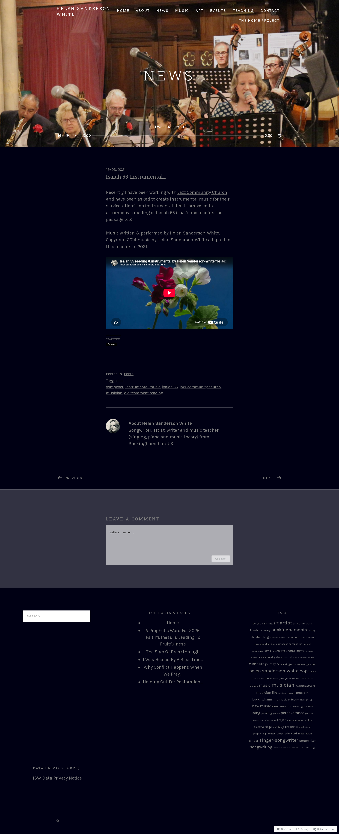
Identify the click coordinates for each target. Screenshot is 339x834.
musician (114, 392)
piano (267, 720)
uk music (277, 748)
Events (218, 10)
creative (280, 650)
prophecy (276, 727)
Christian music (293, 637)
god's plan (311, 664)
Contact (270, 10)
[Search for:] (56, 616)
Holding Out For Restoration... (173, 681)
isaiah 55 (170, 386)
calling (312, 630)
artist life (299, 623)
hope (304, 671)
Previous (70, 476)
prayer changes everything (299, 720)
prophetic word (286, 733)
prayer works (261, 726)
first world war (299, 664)
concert (307, 644)
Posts (128, 373)
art (276, 623)
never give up (306, 700)
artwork (309, 624)
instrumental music (142, 386)
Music (182, 10)
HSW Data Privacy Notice (56, 778)
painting (266, 713)
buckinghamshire (289, 629)
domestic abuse (306, 657)
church (304, 637)
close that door (267, 644)
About (143, 10)
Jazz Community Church (202, 192)
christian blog (260, 637)
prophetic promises (264, 733)
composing (295, 643)
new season (281, 706)
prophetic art (305, 727)
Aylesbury (256, 630)
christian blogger (277, 637)
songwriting (261, 747)
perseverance (292, 712)
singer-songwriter (278, 740)
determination (286, 657)
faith (252, 664)
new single (298, 706)
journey (295, 678)
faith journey (266, 664)
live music (306, 678)
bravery (266, 630)
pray (273, 720)
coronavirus (257, 651)
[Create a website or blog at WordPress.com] (57, 820)
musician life (266, 693)
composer (115, 386)
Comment (220, 558)
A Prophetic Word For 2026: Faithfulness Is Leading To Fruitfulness (172, 637)
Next (222, 476)
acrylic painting (262, 623)
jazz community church (200, 386)
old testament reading (143, 392)
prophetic (291, 726)
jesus (288, 678)
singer (253, 740)
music (264, 685)
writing (310, 747)
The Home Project (259, 20)
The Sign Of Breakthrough (173, 651)
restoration (305, 733)
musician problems (286, 693)
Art (200, 10)
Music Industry (289, 699)
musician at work (305, 685)
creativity (267, 657)
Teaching (243, 10)
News (162, 10)
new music (261, 706)
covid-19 (269, 650)
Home (123, 10)
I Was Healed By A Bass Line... (173, 659)
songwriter (307, 741)
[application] (169, 131)
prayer (281, 720)
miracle (254, 686)
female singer (284, 664)
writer (300, 747)
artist (286, 623)
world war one (289, 748)
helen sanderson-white (273, 671)
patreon (276, 713)
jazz (282, 678)
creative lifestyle (295, 650)
